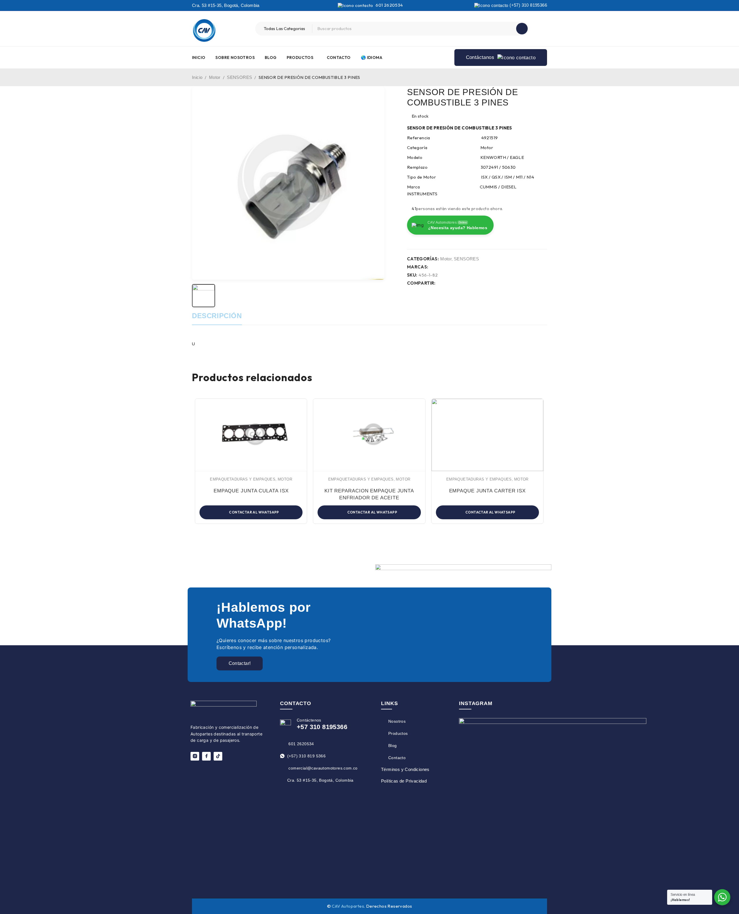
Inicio (197, 77)
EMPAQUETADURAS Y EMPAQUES (242, 479)
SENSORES (239, 77)
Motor (215, 77)
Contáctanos (481, 57)
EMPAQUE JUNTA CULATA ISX (251, 490)
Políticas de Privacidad (404, 780)
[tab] (217, 318)
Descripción (217, 315)
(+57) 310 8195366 (527, 5)
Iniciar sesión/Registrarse (541, 28)
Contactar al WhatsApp (253, 512)
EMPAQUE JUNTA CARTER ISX (487, 490)
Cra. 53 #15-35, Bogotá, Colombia (226, 5)
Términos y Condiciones (405, 769)
